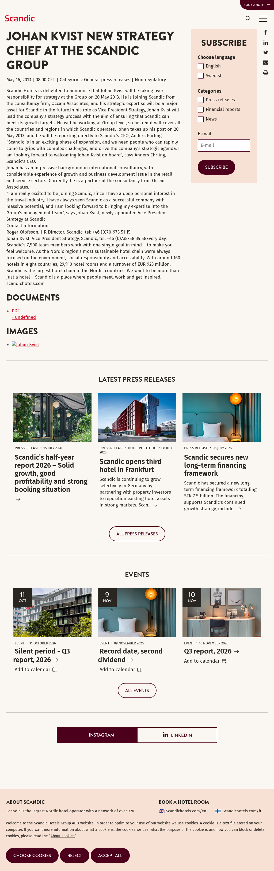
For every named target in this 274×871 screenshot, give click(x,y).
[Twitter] (265, 54)
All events (137, 690)
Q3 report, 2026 (207, 651)
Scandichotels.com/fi (242, 811)
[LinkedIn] (265, 44)
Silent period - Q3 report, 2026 (41, 655)
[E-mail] (265, 63)
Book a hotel (254, 5)
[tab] (97, 735)
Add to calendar (32, 670)
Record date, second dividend (130, 655)
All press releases (137, 534)
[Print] (265, 74)
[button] (262, 18)
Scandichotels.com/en (186, 811)
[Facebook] (265, 33)
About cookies (63, 836)
